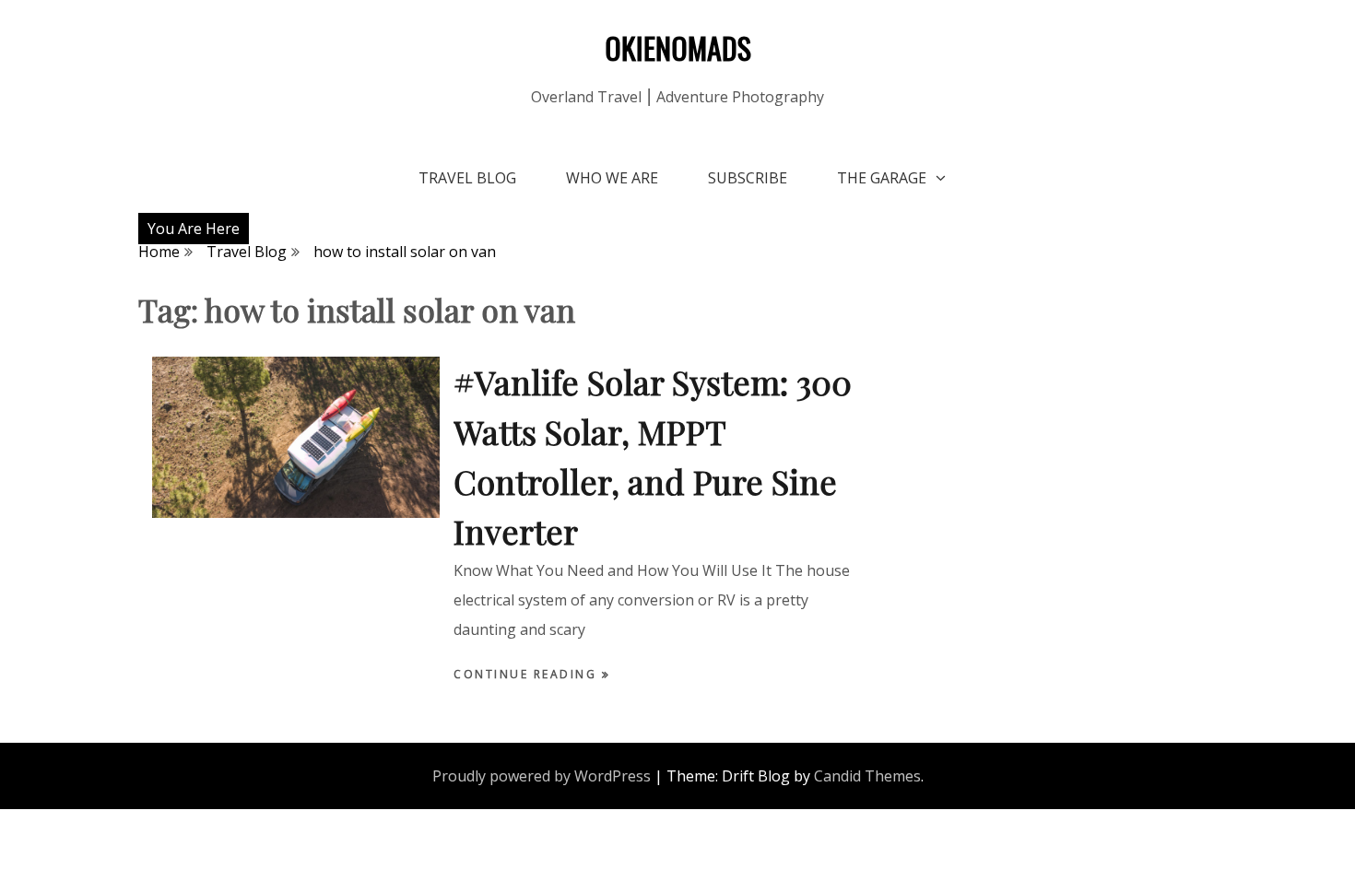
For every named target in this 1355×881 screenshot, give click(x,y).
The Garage (881, 178)
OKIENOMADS (678, 47)
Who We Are (612, 178)
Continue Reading (528, 674)
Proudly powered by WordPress (541, 776)
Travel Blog (467, 178)
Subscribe (747, 178)
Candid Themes (867, 776)
